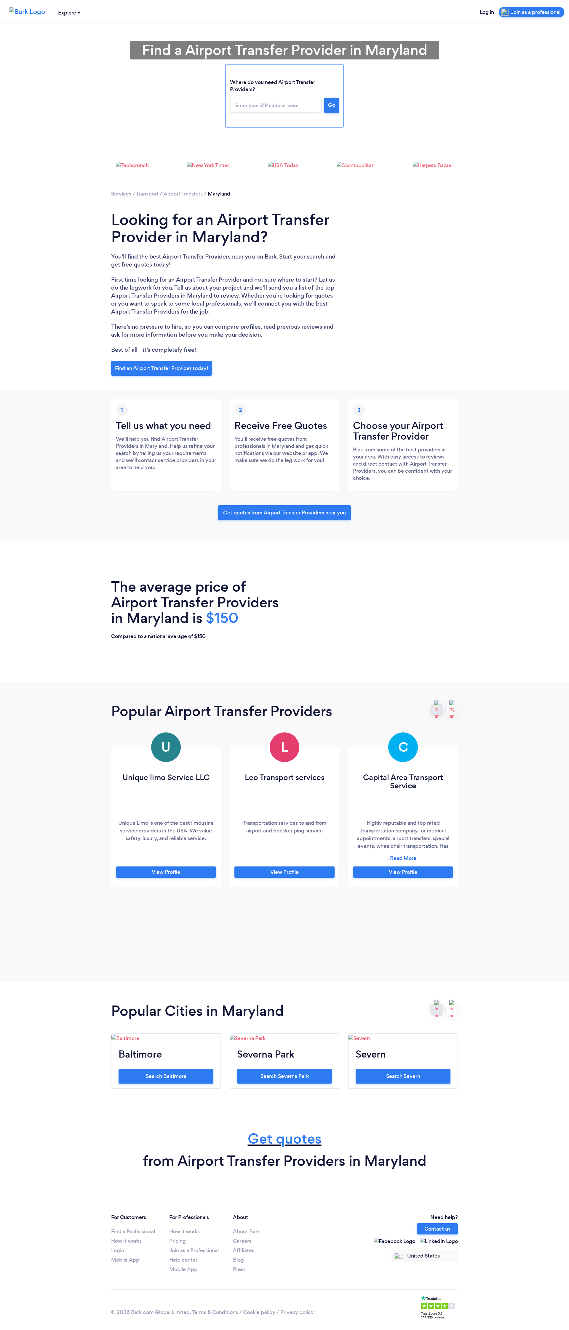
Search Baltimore (166, 1076)
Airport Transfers (183, 193)
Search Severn (403, 1076)
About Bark (246, 1231)
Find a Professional (133, 1231)
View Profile (166, 872)
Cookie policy (259, 1312)
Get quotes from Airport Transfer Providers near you (284, 512)
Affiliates (243, 1250)
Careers (242, 1241)
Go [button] (331, 105)
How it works (126, 1241)
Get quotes (285, 1139)
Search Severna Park (284, 1076)
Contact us (437, 1228)
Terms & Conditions (215, 1312)
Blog (238, 1259)
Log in (487, 12)
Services (121, 193)
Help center (183, 1259)
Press (239, 1269)
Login (117, 1250)
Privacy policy (297, 1312)
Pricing (177, 1241)
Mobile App (125, 1259)
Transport (147, 193)
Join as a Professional (194, 1250)
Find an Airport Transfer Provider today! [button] (161, 368)
